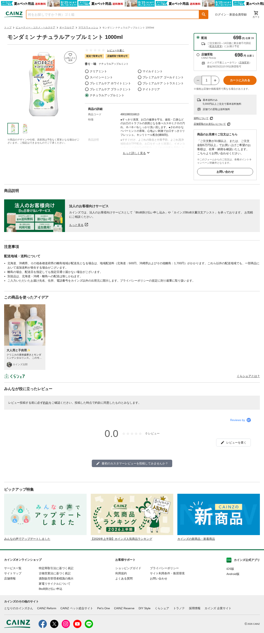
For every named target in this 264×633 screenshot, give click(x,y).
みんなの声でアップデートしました (27, 538)
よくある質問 (124, 578)
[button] (203, 14)
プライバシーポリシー (164, 568)
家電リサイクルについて (55, 583)
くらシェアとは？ (248, 376)
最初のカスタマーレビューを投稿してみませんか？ (135, 463)
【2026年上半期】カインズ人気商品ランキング (121, 538)
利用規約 (121, 573)
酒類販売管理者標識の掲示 (56, 578)
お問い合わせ (225, 171)
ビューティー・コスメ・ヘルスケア (35, 27)
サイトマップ (12, 573)
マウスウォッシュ (88, 27)
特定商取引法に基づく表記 (56, 568)
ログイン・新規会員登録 (231, 14)
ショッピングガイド (128, 568)
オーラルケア (66, 27)
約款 (46, 402)
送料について (201, 118)
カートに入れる (240, 80)
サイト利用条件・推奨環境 (167, 573)
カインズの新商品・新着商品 (196, 538)
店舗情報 (10, 578)
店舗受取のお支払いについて (210, 124)
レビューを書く (115, 50)
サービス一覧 (12, 568)
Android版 (232, 574)
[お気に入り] (70, 57)
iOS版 (230, 568)
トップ (8, 27)
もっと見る (76, 225)
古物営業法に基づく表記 (55, 573)
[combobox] (109, 14)
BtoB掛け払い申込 (50, 588)
